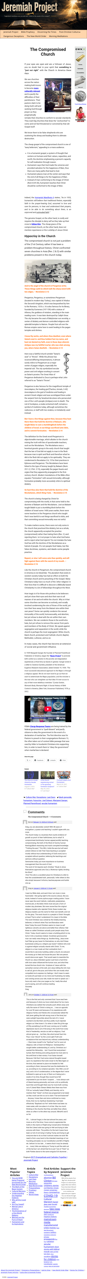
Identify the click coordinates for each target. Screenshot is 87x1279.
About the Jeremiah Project (10, 1270)
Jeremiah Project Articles (9, 1272)
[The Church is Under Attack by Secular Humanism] (32, 775)
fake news (55, 1208)
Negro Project (55, 656)
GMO (45, 1214)
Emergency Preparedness (31, 1270)
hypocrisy (37, 800)
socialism (47, 1256)
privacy (46, 1237)
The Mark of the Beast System (18, 1188)
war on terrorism (54, 1266)
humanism (27, 800)
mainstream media (50, 1221)
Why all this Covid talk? (19, 1201)
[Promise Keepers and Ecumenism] (64, 775)
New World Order (36, 1186)
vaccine (55, 1264)
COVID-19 (51, 1196)
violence (46, 1266)
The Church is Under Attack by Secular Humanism (31, 782)
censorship (48, 1183)
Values (31, 1192)
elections (46, 1209)
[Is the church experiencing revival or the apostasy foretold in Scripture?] (48, 775)
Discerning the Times (46, 32)
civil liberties (48, 1188)
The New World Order (36, 36)
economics (52, 1207)
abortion (48, 1177)
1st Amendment (48, 1175)
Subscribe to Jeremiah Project (30, 1272)
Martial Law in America (17, 1207)
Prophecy (32, 1190)
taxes (57, 1259)
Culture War (31, 797)
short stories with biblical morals (51, 1249)
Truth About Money (80, 104)
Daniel (55, 1202)
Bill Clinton (50, 1179)
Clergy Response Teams (40, 726)
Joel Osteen (47, 800)
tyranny (46, 1262)
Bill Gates (54, 1181)
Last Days (51, 797)
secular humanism (49, 803)
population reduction (50, 1235)
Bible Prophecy (28, 32)
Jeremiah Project (11, 32)
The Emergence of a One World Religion (19, 1213)
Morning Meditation (33, 1182)
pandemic (47, 1232)
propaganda (49, 1239)
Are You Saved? (18, 1204)
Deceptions (41, 797)
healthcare (51, 1214)
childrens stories (51, 1185)
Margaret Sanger (60, 800)
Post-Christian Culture (69, 32)
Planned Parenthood (32, 803)
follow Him (36, 224)
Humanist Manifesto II (44, 197)
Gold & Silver (46, 1270)
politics (53, 1232)
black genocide (65, 797)
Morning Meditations (58, 36)
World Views (34, 1194)
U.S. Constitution (48, 1263)
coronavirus (54, 1192)
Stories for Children (77, 1270)
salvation (50, 1241)
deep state (47, 1204)
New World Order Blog (60, 1270)
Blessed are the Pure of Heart (18, 1218)
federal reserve (51, 1211)
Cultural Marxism (19, 1191)
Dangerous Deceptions (14, 36)
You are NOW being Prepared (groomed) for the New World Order (19, 1181)
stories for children (51, 1258)
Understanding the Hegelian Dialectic (18, 1195)
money (52, 1227)
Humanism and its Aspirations (18, 1223)
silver (52, 1254)
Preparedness (34, 1188)
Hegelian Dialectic (50, 1216)
